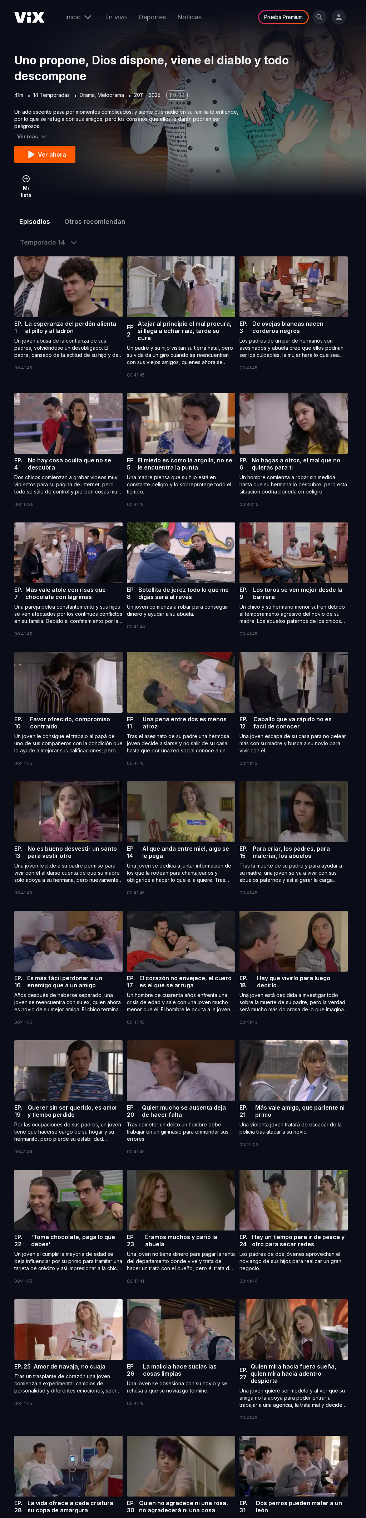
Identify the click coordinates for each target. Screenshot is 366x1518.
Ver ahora (52, 154)
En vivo (116, 17)
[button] (68, 314)
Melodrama (111, 95)
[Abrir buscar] (319, 17)
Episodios (34, 221)
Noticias (189, 17)
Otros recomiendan (94, 221)
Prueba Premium (283, 17)
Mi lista (26, 191)
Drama (87, 95)
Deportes (152, 17)
